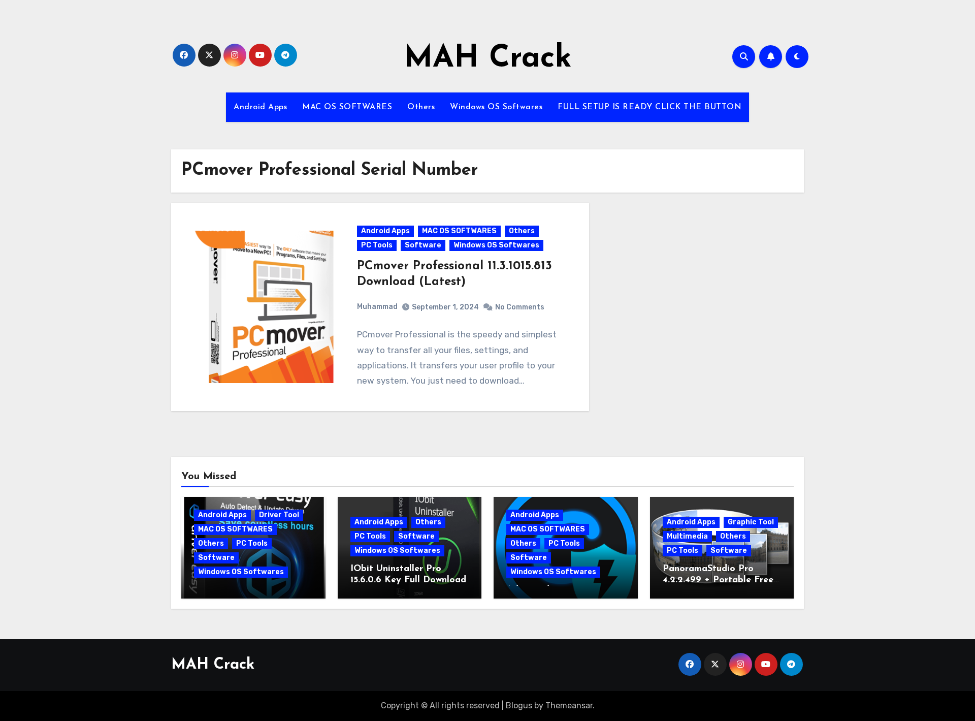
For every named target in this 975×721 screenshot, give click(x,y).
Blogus (519, 705)
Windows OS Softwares (496, 107)
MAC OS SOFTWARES (347, 107)
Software (423, 245)
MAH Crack (488, 59)
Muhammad (377, 306)
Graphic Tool (751, 522)
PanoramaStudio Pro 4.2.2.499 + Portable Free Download (718, 580)
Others (421, 107)
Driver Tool (279, 515)
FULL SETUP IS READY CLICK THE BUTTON (649, 107)
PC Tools (377, 245)
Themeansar (569, 705)
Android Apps (260, 107)
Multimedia (687, 536)
